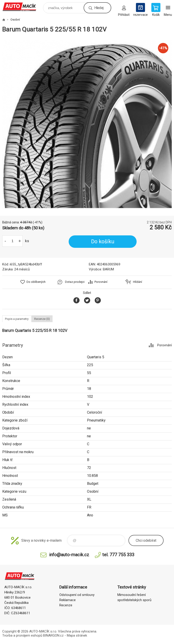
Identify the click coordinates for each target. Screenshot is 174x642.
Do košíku (102, 242)
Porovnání (100, 282)
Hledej (98, 8)
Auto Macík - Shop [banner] (22, 6)
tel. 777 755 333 (118, 554)
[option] (87, 124)
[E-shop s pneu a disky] (3, 19)
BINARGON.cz (53, 635)
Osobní (15, 19)
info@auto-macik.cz (69, 554)
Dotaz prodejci (75, 282)
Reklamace (67, 600)
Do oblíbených (36, 282)
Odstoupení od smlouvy (76, 595)
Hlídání (137, 282)
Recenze (65, 605)
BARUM (108, 269)
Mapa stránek (77, 635)
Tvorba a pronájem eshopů (22, 635)
